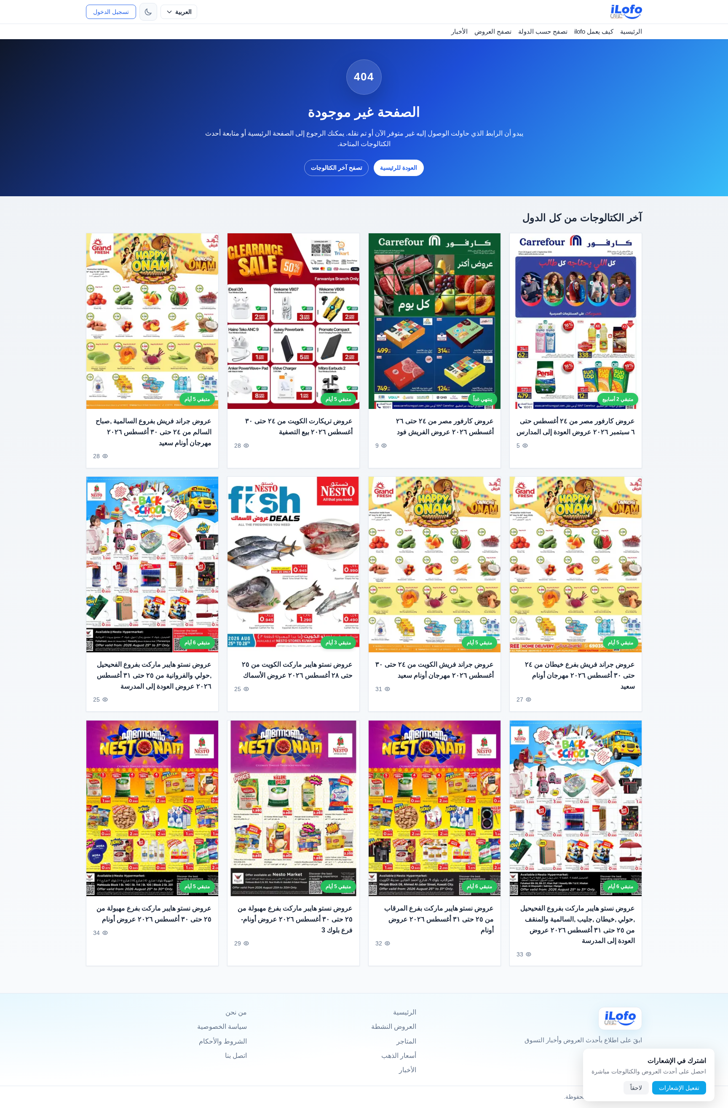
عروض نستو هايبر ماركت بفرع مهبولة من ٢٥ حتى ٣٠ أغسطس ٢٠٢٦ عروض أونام (153, 914)
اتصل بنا (236, 1055)
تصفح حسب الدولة (542, 31)
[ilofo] (626, 12)
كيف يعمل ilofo (593, 31)
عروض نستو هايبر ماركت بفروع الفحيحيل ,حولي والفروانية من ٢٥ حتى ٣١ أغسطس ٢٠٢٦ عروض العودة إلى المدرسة (154, 675)
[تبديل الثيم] (148, 12)
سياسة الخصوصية (222, 1026)
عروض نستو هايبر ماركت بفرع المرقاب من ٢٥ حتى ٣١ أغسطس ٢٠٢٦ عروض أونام (439, 919)
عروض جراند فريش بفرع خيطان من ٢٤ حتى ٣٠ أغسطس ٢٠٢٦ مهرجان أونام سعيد (580, 675)
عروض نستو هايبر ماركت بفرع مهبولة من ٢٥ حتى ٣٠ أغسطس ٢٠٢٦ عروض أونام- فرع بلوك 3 (295, 919)
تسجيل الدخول (111, 11)
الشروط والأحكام (223, 1041)
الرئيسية (631, 31)
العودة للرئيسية (398, 167)
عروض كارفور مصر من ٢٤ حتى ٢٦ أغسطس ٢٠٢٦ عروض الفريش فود (445, 426)
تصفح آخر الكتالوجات (336, 167)
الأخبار (459, 31)
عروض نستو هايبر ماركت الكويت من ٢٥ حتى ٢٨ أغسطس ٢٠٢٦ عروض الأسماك (297, 670)
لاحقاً (636, 1087)
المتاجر (406, 1041)
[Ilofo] (620, 1018)
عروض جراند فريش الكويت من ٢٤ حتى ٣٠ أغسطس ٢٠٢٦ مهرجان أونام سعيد (434, 670)
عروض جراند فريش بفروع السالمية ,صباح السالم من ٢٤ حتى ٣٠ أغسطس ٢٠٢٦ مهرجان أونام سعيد (153, 431)
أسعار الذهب (398, 1055)
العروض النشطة (393, 1026)
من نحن (236, 1012)
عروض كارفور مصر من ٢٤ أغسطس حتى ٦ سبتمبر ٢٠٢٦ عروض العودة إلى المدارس (576, 426)
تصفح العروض (492, 31)
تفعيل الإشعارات (679, 1087)
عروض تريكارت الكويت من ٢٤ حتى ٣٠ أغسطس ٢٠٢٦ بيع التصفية (299, 426)
